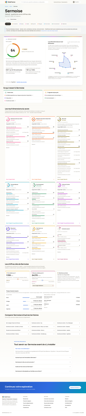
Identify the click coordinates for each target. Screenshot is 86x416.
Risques (40, 23)
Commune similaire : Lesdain (63, 330)
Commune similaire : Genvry (38, 330)
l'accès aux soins (10, 100)
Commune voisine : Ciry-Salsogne (65, 323)
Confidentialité (68, 403)
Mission (66, 398)
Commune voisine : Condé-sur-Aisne (14, 326)
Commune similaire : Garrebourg (39, 334)
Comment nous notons (49, 398)
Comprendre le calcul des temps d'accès (49, 30)
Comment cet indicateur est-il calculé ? (12, 130)
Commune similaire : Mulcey (12, 334)
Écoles (22, 23)
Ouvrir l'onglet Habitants (38, 285)
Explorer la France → (75, 387)
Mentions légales (68, 401)
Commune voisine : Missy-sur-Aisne (40, 326)
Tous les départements (28, 403)
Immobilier (15, 23)
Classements (64, 2)
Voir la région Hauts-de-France (13, 323)
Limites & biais (47, 405)
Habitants (64, 23)
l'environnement (50, 98)
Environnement (56, 23)
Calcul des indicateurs (49, 401)
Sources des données (48, 403)
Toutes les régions (27, 401)
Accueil (6, 6)
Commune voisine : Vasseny (63, 326)
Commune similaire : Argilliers (64, 334)
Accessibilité (68, 405)
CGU (66, 407)
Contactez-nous (47, 407)
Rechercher (25, 398)
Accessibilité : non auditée (79, 412)
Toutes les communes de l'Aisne (13, 330)
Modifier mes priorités (22, 82)
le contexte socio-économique (53, 95)
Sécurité (34, 23)
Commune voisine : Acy (37, 323)
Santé (27, 23)
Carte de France (26, 405)
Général (8, 23)
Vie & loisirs (47, 23)
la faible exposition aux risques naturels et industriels (19, 95)
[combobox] (35, 2)
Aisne (11, 6)
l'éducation (8, 98)
